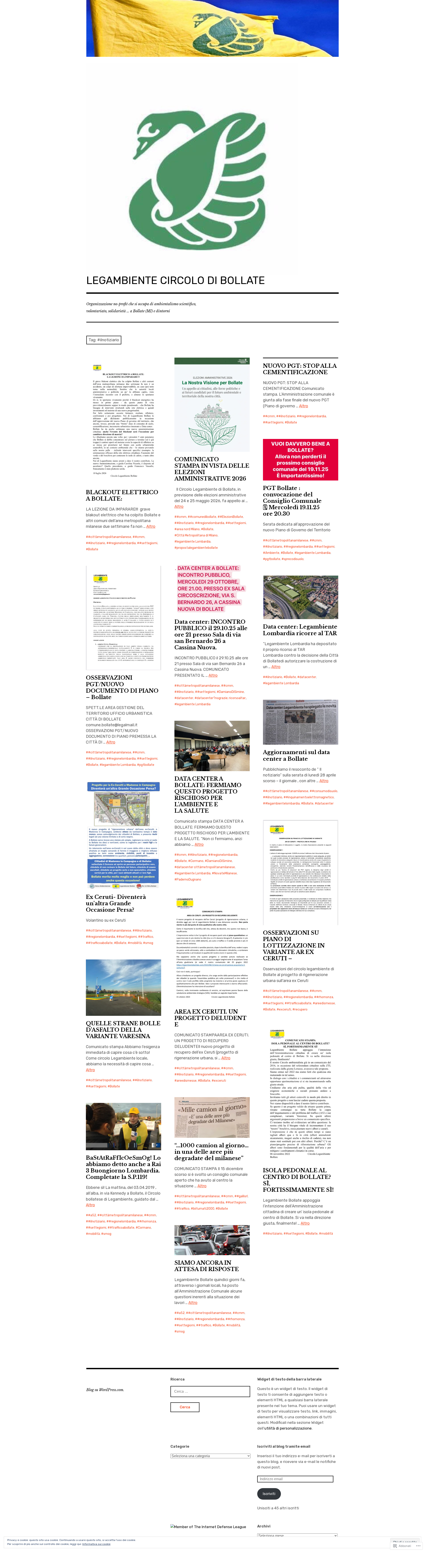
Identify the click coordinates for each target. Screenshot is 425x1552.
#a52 (92, 1215)
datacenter (185, 698)
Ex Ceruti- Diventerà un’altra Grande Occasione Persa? (116, 903)
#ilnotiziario (96, 543)
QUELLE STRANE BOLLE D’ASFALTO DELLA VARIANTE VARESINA (123, 1029)
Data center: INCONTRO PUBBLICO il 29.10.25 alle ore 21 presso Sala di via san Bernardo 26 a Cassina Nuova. (210, 635)
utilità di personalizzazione (288, 1428)
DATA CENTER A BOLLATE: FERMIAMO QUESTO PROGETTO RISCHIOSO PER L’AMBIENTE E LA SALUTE (207, 795)
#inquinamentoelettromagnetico (310, 797)
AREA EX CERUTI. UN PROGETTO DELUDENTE (210, 1018)
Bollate (93, 549)
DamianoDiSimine (231, 692)
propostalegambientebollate (197, 548)
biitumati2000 (203, 1209)
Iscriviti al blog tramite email (283, 1446)
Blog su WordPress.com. (105, 1390)
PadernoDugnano (189, 879)
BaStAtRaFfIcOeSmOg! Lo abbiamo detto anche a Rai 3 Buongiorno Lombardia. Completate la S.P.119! (123, 1167)
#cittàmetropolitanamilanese (109, 537)
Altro (150, 526)
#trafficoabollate (100, 943)
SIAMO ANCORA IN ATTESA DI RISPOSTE (206, 1266)
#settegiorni (148, 543)
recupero (301, 1009)
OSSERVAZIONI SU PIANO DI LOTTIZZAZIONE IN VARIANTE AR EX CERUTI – (294, 946)
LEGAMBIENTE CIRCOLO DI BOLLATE (175, 280)
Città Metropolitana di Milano (197, 535)
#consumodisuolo (324, 791)
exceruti (285, 1009)
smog (149, 943)
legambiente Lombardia (194, 541)
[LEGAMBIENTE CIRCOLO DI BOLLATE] (212, 28)
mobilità (136, 943)
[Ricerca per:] (210, 1391)
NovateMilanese (225, 873)
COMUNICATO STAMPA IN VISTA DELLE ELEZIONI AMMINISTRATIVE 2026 (211, 469)
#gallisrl (242, 1196)
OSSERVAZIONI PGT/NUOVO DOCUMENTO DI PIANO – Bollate (122, 687)
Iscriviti (269, 1493)
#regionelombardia (122, 543)
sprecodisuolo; (294, 559)
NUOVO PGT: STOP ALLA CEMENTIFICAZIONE (300, 369)
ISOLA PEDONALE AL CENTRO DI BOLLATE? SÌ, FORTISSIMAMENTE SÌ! (298, 1180)
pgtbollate (272, 559)
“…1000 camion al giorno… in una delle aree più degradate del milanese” (211, 1151)
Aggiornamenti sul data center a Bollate (296, 755)
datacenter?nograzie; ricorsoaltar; (221, 698)
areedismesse (325, 1003)
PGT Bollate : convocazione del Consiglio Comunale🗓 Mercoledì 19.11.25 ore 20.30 (292, 501)
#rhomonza (324, 997)
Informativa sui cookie (96, 1544)
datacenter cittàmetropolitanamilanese (206, 867)
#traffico (146, 937)
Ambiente (272, 553)
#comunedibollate (203, 517)
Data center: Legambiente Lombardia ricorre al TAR (300, 629)
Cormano (196, 861)
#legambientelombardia (282, 803)
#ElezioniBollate (231, 517)
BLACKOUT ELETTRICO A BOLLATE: (122, 495)
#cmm (140, 537)
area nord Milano (188, 529)
